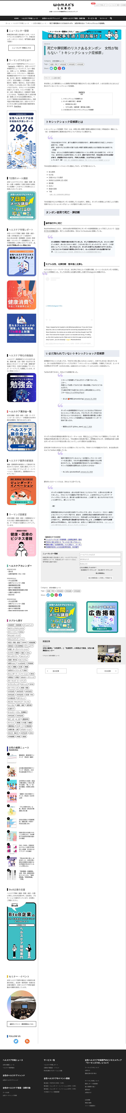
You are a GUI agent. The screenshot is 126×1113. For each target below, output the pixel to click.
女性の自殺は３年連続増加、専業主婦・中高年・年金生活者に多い (26, 821)
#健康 (30, 722)
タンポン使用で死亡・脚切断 (72, 101)
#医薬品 (10, 677)
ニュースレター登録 (114, 5)
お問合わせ (88, 1092)
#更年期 (29, 705)
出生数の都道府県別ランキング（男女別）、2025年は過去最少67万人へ (26, 770)
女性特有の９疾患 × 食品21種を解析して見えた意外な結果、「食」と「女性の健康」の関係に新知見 (27, 785)
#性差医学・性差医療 (14, 625)
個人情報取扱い (100, 573)
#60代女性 (11, 695)
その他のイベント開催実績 (51, 1092)
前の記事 (56, 671)
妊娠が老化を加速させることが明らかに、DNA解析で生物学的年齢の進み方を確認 (26, 835)
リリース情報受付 (90, 1106)
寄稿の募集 (88, 1103)
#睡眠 (14, 667)
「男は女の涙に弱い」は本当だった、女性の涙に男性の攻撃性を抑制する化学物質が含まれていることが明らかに (26, 862)
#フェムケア (29, 646)
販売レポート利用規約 (91, 1084)
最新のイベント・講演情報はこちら (21, 1024)
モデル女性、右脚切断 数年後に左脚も (77, 107)
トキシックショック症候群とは (72, 99)
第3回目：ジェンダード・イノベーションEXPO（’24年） (60, 1089)
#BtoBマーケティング (28, 677)
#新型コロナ (12, 663)
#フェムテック (28, 625)
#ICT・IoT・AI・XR (14, 719)
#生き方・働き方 (13, 733)
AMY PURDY (49, 343)
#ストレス (24, 684)
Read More (17, 106)
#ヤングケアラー (13, 656)
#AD (9, 667)
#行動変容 (28, 726)
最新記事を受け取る (91, 1073)
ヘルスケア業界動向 (8, 1068)
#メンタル (11, 705)
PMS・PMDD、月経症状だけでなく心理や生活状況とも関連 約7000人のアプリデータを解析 (26, 848)
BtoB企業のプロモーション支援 (53, 1070)
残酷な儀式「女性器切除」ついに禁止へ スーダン (64, 544)
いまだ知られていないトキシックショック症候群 (78, 110)
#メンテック (24, 656)
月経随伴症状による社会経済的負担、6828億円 (62, 547)
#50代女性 (20, 695)
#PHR (31, 684)
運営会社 (87, 1089)
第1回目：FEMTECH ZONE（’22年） (54, 1083)
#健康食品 (11, 726)
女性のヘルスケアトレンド (10, 1080)
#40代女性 (63, 64)
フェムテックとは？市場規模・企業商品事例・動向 (64, 539)
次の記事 (107, 671)
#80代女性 (20, 691)
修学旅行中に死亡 (71, 104)
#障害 (17, 653)
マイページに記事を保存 (53, 78)
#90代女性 (28, 691)
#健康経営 (25, 719)
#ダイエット (21, 698)
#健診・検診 (20, 705)
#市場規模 (11, 736)
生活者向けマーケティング (88, 570)
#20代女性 (80, 64)
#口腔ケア (11, 709)
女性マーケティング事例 (10, 1095)
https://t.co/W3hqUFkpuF (75, 392)
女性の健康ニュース (58, 61)
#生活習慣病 (19, 646)
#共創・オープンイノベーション (18, 649)
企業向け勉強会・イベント (51, 1068)
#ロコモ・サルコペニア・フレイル (19, 702)
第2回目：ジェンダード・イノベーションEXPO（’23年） (60, 1086)
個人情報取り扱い (90, 1086)
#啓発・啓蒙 (24, 688)
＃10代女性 (21, 663)
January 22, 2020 (87, 472)
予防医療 (30, 663)
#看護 (26, 667)
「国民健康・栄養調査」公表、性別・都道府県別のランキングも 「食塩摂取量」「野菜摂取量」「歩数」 (26, 875)
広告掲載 (123, 5)
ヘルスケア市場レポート (101, 5)
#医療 (18, 722)
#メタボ (10, 653)
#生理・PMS (53, 64)
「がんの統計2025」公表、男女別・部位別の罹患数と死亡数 (26, 809)
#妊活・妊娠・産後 (14, 642)
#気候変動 (32, 642)
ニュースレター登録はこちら (21, 48)
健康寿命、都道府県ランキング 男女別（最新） (26, 756)
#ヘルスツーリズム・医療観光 (17, 712)
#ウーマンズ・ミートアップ (16, 681)
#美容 (24, 736)
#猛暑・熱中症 (12, 660)
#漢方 (23, 653)
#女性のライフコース (14, 670)
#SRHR (24, 642)
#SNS (31, 733)
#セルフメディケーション (16, 639)
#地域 (18, 736)
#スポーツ (20, 726)
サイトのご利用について (92, 1081)
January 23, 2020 (90, 399)
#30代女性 (72, 64)
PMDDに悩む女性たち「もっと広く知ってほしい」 (63, 542)
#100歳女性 (11, 698)
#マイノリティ (12, 632)
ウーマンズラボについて (92, 1067)
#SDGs (21, 632)
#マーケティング (13, 688)
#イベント (11, 722)
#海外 (25, 670)
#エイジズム (23, 660)
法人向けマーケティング (105, 570)
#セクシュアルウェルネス (16, 628)
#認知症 (10, 646)
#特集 (17, 677)
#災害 (20, 667)
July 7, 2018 (87, 426)
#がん (28, 653)
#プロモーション (26, 729)
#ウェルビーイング (14, 635)
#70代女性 (11, 691)
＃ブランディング (13, 684)
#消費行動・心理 (13, 729)
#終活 (32, 674)
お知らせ (87, 1070)
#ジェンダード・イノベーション (18, 674)
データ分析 (6, 1092)
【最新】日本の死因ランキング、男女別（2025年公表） (26, 796)
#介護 (24, 722)
